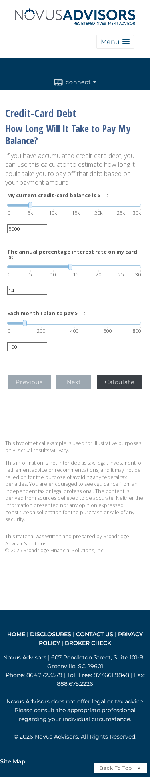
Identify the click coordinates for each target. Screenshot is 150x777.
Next (74, 382)
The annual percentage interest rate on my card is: (72, 254)
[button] (115, 42)
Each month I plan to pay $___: (46, 313)
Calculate (119, 382)
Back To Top (117, 768)
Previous (29, 382)
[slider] (74, 205)
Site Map (13, 761)
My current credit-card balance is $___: (57, 195)
